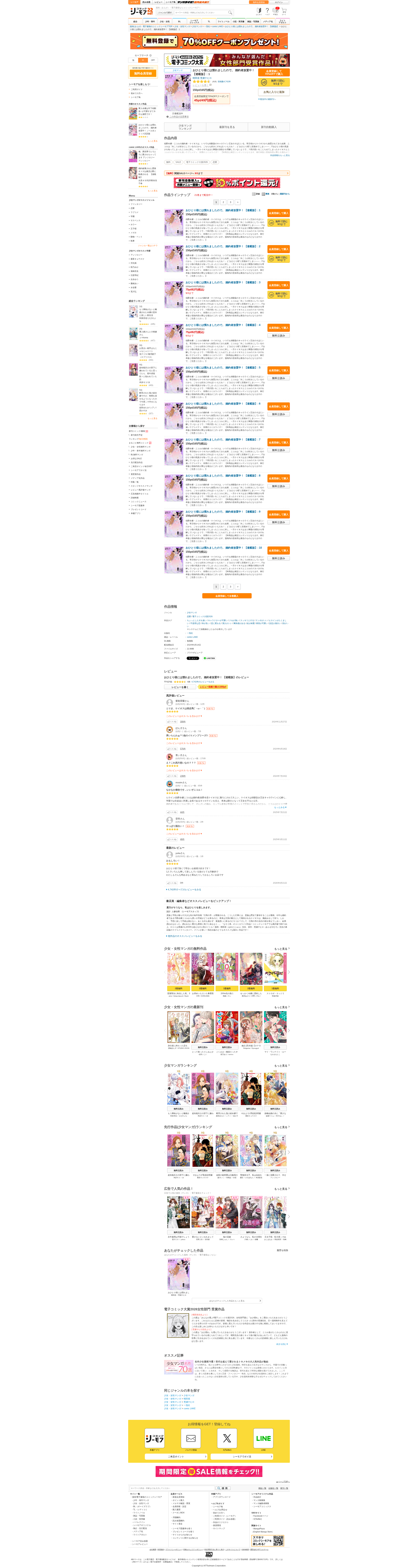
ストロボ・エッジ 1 (275, 993)
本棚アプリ (136, 513)
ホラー (134, 224)
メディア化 (268, 21)
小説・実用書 (238, 21)
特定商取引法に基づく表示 (214, 1549)
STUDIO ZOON (183, 1048)
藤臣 (241, 1177)
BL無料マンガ (137, 454)
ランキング (138, 439)
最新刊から (285, 194)
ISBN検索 (245, 1549)
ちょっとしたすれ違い (197, 620)
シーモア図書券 (138, 505)
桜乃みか (134, 267)
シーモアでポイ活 (138, 470)
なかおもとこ (275, 1054)
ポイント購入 (178, 1500)
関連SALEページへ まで (184, 173)
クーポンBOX (179, 1513)
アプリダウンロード (222, 1497)
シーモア (134, 2)
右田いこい (203, 1054)
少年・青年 (150, 21)
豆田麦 (207, 1239)
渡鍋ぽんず (172, 1048)
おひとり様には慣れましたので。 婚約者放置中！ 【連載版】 (252, 26)
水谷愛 (134, 287)
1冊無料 (227, 988)
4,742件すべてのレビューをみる (184, 889)
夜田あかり (246, 996)
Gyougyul (255, 1048)
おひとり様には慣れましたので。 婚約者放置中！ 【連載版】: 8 (223, 475)
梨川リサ (175, 1239)
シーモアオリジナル (142, 1525)
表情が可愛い (262, 623)
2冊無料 (178, 988)
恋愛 (133, 208)
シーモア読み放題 (140, 1541)
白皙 (234, 1177)
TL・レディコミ (140, 1509)
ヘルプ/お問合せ (220, 1510)
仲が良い (205, 623)
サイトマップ (219, 1528)
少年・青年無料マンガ (140, 451)
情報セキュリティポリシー (193, 1549)
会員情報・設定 (179, 1506)
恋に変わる (216, 623)
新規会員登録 (178, 1497)
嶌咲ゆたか (144, 407)
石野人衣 (199, 1239)
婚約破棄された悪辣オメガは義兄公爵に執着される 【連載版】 (147, 172)
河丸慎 (134, 263)
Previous (166, 971)
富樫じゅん (223, 1239)
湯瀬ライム (270, 1116)
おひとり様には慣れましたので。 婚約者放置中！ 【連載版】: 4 (223, 325)
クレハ (232, 1239)
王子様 (134, 228)
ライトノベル (224, 21)
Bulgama (246, 1048)
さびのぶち (183, 1116)
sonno (231, 1054)
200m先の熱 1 (227, 993)
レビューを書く (201, 85)
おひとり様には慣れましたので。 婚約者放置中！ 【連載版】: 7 (223, 439)
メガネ (134, 233)
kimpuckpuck (178, 996)
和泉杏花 (143, 318)
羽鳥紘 (228, 1177)
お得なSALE (136, 458)
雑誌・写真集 (253, 21)
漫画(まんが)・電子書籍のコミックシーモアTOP (151, 26)
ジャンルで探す (165, 12)
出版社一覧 (273, 1488)
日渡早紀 (134, 275)
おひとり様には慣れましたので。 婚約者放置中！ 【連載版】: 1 (223, 210)
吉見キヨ (142, 180)
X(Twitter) (257, 1519)
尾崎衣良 (134, 271)
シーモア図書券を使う (182, 1528)
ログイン (279, 2)
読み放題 (146, 2)
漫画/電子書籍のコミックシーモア (147, 1497)
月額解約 (176, 1517)
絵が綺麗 (251, 623)
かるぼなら (249, 1177)
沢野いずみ (255, 996)
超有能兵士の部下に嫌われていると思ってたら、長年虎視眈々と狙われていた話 (148, 374)
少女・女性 (165, 21)
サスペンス (135, 220)
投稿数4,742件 (221, 81)
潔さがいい (227, 623)
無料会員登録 (259, 2)
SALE (178, 162)
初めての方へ (137, 93)
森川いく (220, 1177)
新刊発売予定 (137, 435)
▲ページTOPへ (283, 1482)
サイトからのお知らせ (182, 1535)
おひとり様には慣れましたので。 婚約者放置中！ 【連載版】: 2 (223, 246)
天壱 (198, 996)
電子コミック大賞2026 (197, 162)
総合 (135, 21)
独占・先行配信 (140, 1528)
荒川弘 (134, 291)
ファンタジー (136, 204)
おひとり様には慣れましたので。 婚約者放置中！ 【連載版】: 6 (223, 403)
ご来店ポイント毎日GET (141, 466)
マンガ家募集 (259, 1500)
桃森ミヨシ (227, 996)
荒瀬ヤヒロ (206, 78)
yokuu (183, 1239)
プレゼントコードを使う (183, 1531)
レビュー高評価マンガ (140, 490)
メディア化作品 (138, 478)
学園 (133, 216)
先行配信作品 (137, 462)
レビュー (158, 2)
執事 (133, 241)
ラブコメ (134, 212)
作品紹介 (257, 1497)
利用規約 (161, 1549)
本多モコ (143, 382)
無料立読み (203, 1047)
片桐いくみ (248, 1239)
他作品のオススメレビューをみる (185, 936)
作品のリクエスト (221, 1522)
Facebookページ (260, 1516)
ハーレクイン (139, 1522)
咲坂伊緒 (275, 996)
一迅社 (207, 26)
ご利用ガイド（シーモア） (225, 1516)
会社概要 (153, 1549)
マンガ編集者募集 (261, 1503)
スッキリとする (247, 620)
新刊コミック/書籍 (137, 431)
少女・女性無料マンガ (140, 447)
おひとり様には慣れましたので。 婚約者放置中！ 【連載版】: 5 (223, 367)
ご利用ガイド (137, 89)
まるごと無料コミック (138, 443)
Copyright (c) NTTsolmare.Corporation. (209, 1566)
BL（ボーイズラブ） (142, 1506)
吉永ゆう (134, 279)
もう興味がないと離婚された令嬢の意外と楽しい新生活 (148, 312)
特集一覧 (135, 482)
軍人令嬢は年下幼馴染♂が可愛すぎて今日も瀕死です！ (147, 111)
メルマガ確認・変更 (181, 1503)
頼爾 (256, 1239)
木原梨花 (259, 1177)
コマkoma (143, 337)
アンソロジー (144, 161)
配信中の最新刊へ (268, 99)
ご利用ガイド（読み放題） (225, 1519)
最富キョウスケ (137, 259)
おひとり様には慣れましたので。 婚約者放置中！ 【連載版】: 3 (223, 282)
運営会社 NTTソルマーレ (259, 1549)
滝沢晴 (150, 180)
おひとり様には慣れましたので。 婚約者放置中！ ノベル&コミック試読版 (147, 129)
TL (209, 21)
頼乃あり (224, 1054)
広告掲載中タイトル (139, 494)
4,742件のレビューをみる (203, 682)
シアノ (153, 407)
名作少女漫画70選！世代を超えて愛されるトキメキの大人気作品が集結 (231, 1361)
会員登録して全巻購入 (227, 596)
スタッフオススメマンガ (141, 486)
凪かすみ (143, 410)
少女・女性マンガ (182, 26)
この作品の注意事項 (179, 116)
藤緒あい (134, 283)
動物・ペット (136, 237)
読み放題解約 (178, 1521)
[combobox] (203, 12)
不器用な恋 (195, 623)
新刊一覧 (284, 1488)
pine (170, 996)
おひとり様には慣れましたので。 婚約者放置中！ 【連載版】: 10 (224, 547)
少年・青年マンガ (141, 1500)
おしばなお (268, 1239)
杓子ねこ (279, 1116)
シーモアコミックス (194, 21)
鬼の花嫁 (227, 1237)
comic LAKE (217, 26)
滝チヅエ (143, 354)
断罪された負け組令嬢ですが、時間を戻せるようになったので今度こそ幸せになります (148, 399)
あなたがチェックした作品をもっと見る (227, 1301)
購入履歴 (176, 1509)
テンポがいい (261, 620)
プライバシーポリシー (174, 1549)
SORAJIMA (205, 996)
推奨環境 (217, 1525)
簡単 (267, 194)
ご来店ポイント (176, 1456)
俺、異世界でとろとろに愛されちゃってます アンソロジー (147, 154)
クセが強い (234, 620)
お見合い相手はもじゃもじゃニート (148, 349)
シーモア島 (171, 2)
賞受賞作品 (136, 474)
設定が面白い (275, 623)
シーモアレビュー (140, 1544)
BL (179, 21)
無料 (168, 162)
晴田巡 (196, 78)
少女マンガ (197, 26)
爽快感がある (239, 623)
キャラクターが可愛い (218, 620)
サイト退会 (177, 1524)
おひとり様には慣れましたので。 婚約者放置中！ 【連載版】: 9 (223, 511)
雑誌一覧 (262, 1488)
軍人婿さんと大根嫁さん (148, 333)
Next (287, 972)
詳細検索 (135, 498)
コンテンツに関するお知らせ (185, 1538)
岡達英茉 (277, 1239)
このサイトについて (232, 1549)
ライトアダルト (283, 21)
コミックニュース (138, 501)
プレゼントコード (138, 509)
